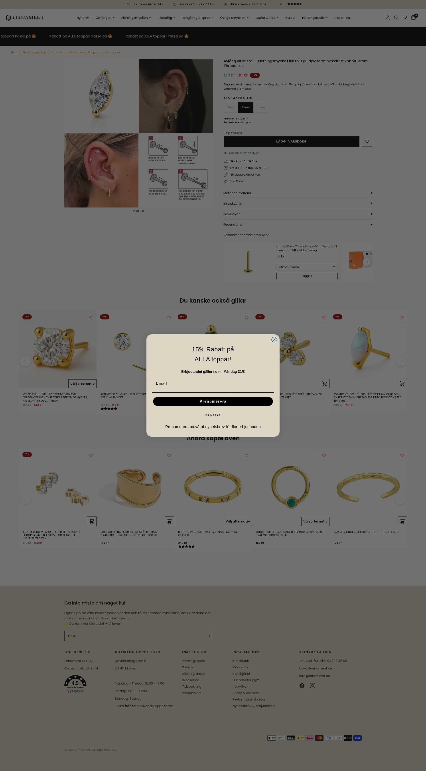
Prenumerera (213, 401)
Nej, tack (213, 414)
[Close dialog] (274, 339)
